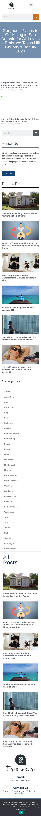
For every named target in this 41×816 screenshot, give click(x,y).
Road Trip (8, 502)
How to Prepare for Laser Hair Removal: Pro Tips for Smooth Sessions (16, 369)
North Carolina (11, 481)
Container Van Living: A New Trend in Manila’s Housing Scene (20, 214)
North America (10, 475)
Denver (7, 444)
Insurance (8, 460)
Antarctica (9, 397)
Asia (6, 402)
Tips (6, 522)
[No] (38, 808)
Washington (9, 543)
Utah (6, 533)
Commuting (9, 439)
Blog (6, 413)
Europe (7, 449)
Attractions (9, 407)
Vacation (8, 538)
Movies (7, 470)
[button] (31, 5)
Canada (7, 428)
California (8, 423)
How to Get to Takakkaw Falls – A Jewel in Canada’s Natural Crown (20, 120)
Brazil (7, 418)
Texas (6, 517)
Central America (11, 433)
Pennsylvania (10, 496)
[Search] (36, 17)
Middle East (9, 465)
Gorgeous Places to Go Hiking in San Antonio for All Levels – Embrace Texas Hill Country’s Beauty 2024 (20, 85)
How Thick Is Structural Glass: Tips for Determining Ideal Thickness (19, 338)
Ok (21, 812)
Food (6, 454)
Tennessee (9, 512)
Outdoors (8, 491)
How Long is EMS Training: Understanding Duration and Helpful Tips (19, 277)
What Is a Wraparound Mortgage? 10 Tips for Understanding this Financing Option (20, 245)
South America (11, 507)
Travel (7, 528)
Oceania (8, 486)
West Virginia (10, 549)
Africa (7, 392)
